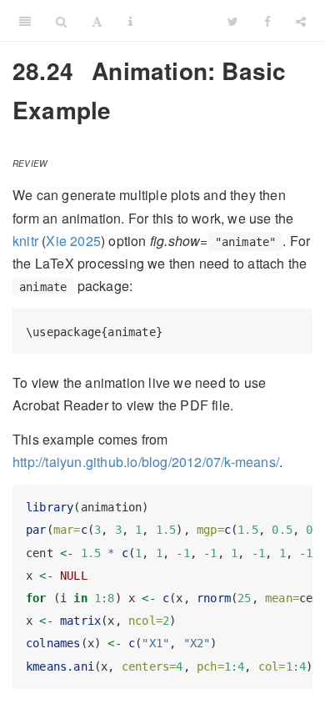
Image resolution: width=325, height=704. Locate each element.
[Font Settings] (97, 21)
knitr (25, 240)
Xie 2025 (73, 240)
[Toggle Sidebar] (25, 21)
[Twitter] (233, 21)
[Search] (61, 21)
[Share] (300, 21)
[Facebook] (267, 21)
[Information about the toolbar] (130, 21)
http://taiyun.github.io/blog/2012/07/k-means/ (145, 461)
